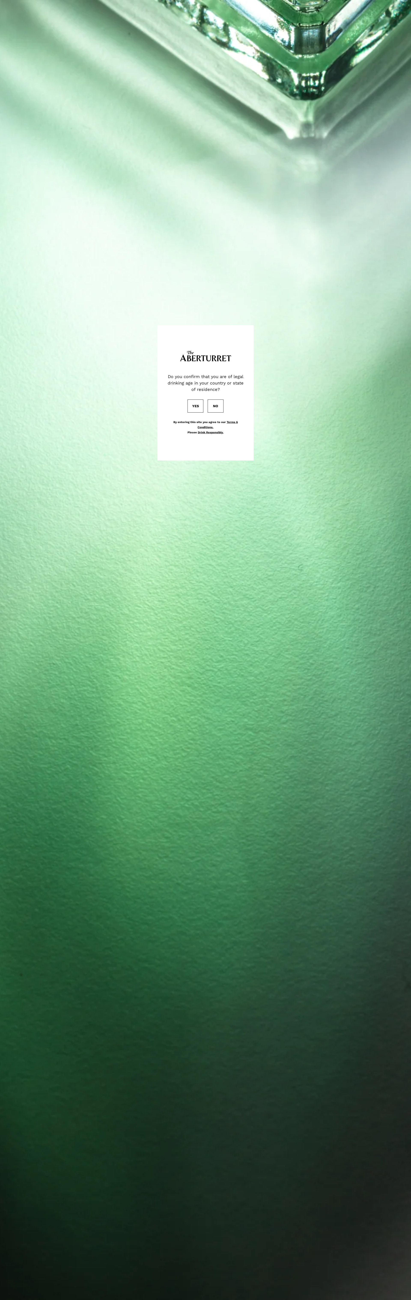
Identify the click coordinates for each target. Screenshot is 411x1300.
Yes (195, 406)
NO (215, 406)
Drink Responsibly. (210, 432)
